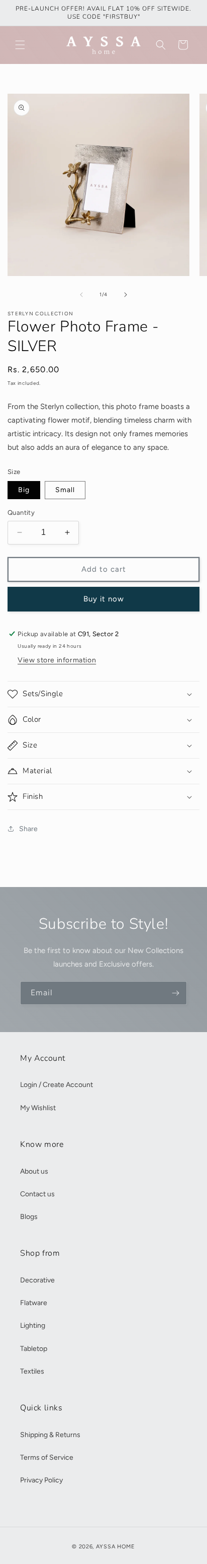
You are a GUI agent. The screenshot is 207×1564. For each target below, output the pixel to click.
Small (65, 490)
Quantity (21, 512)
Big (24, 490)
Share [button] (28, 829)
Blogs (29, 1216)
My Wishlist (38, 1108)
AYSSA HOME (115, 1546)
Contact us (37, 1194)
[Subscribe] (175, 993)
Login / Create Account (56, 1084)
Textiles (32, 1371)
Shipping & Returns (50, 1435)
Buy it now (103, 598)
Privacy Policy (41, 1480)
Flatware (33, 1303)
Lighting (32, 1325)
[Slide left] (81, 295)
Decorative (37, 1280)
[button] (20, 45)
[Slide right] (126, 295)
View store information (57, 660)
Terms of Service (46, 1457)
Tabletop (33, 1348)
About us (34, 1171)
